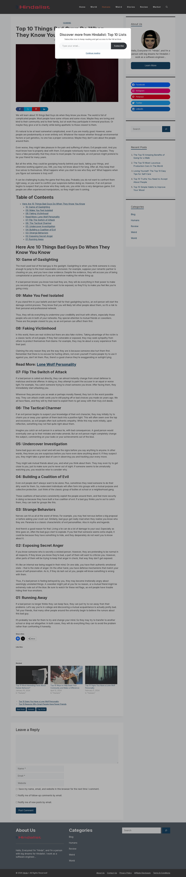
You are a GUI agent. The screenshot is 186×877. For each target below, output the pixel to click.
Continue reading (93, 53)
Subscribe (119, 46)
